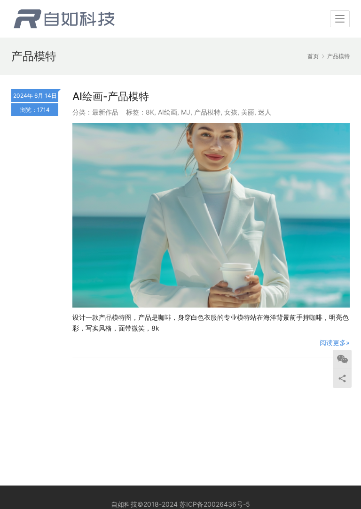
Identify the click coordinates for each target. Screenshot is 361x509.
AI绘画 (167, 112)
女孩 (230, 112)
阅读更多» (335, 343)
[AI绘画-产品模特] (211, 215)
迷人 (264, 112)
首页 (313, 56)
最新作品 (105, 112)
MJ (185, 112)
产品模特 (207, 112)
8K (150, 112)
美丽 (247, 112)
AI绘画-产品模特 (110, 96)
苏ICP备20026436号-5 (215, 504)
